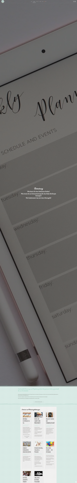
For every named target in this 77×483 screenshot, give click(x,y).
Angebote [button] (34, 1)
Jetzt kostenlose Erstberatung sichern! (38, 401)
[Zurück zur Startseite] (2, 1)
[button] (75, 481)
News (42, 1)
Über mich (37, 1)
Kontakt (40, 1)
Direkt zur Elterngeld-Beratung (26, 437)
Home (31, 1)
